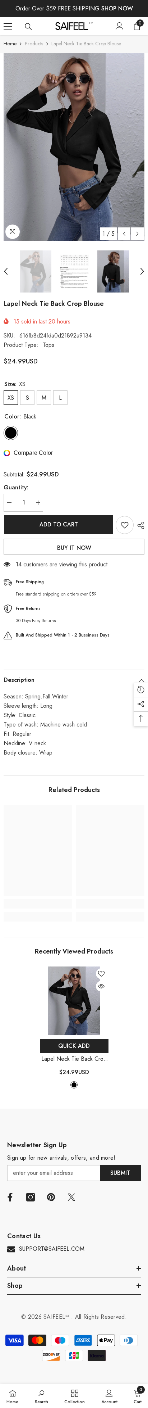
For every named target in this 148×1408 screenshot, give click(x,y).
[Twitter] (71, 1197)
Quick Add (74, 1046)
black (74, 1084)
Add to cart (58, 524)
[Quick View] (101, 986)
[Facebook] (10, 1197)
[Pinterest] (51, 1197)
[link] (38, 904)
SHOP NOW (117, 8)
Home (10, 43)
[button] (124, 233)
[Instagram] (30, 1197)
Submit (120, 1173)
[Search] (28, 26)
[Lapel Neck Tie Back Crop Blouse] (74, 1000)
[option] (74, 147)
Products (34, 43)
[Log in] (120, 26)
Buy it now (74, 548)
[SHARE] (139, 525)
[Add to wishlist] (125, 525)
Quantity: (16, 487)
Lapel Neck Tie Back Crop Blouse (74, 1059)
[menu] (8, 26)
